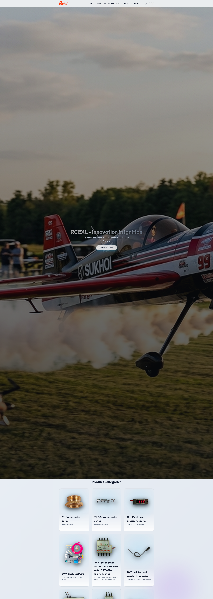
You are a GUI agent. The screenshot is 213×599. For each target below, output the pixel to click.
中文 (147, 3)
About (118, 3)
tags (126, 3)
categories (135, 3)
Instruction (109, 3)
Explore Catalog (106, 247)
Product (98, 3)
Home (90, 3)
